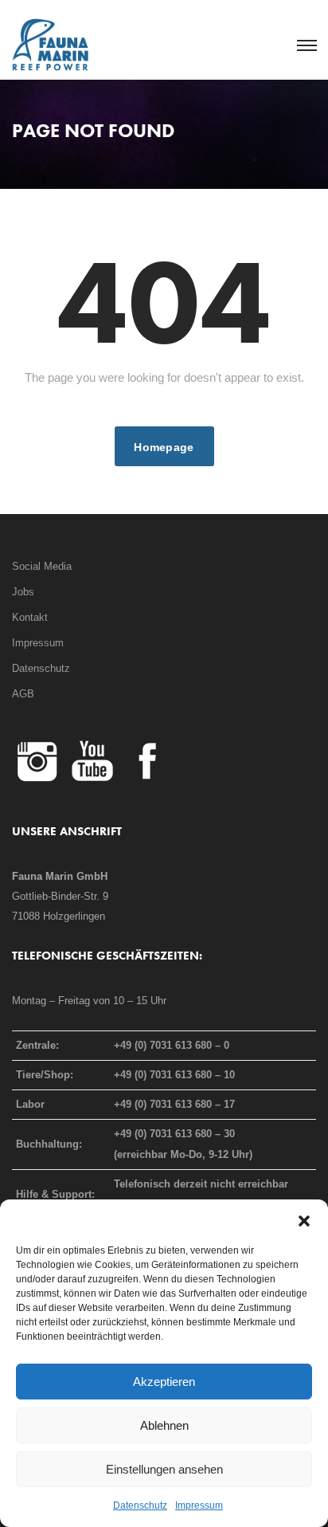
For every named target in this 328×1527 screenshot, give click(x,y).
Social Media (42, 566)
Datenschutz (140, 1505)
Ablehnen (164, 1425)
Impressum (199, 1505)
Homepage (163, 447)
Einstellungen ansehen (164, 1469)
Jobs (23, 592)
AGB (23, 694)
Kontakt (30, 617)
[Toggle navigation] (306, 46)
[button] (304, 1219)
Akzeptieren (164, 1381)
